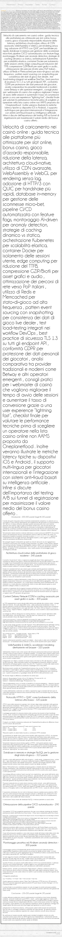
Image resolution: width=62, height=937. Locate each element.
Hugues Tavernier (58, 933)
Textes (12, 10)
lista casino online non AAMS (42, 536)
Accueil (8, 10)
